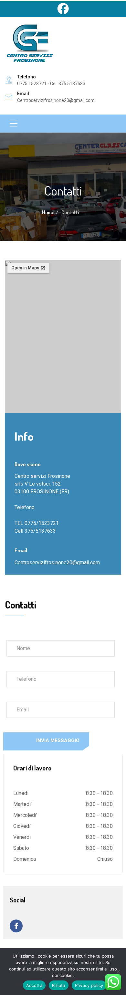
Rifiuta (58, 985)
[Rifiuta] (118, 971)
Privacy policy (89, 985)
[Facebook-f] (16, 926)
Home (48, 212)
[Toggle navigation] (13, 123)
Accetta (34, 985)
